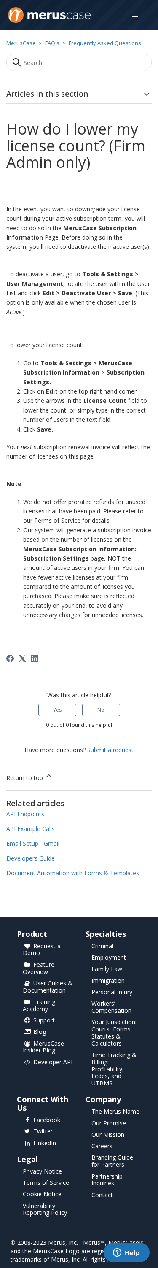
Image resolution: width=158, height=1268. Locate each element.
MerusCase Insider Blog (43, 1047)
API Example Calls (30, 829)
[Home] (49, 15)
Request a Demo (42, 950)
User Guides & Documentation (47, 987)
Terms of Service (46, 1183)
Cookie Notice (42, 1194)
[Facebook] (10, 658)
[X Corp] (22, 658)
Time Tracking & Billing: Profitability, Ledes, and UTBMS (114, 1069)
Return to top (25, 778)
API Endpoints (25, 814)
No (100, 709)
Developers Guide (30, 858)
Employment (108, 957)
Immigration (108, 981)
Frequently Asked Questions (105, 43)
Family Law (106, 969)
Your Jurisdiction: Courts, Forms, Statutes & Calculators (114, 1033)
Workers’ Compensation (111, 1007)
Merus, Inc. (63, 1242)
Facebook (46, 1120)
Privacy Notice (42, 1171)
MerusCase (21, 43)
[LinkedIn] (34, 658)
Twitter (43, 1131)
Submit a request (110, 750)
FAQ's (52, 43)
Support (44, 1020)
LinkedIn (44, 1143)
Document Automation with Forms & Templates (72, 873)
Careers (101, 1146)
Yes (57, 709)
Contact (102, 1195)
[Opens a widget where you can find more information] (126, 1253)
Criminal (102, 946)
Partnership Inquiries (107, 1180)
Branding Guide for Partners (112, 1161)
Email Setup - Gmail (32, 843)
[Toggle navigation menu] (135, 15)
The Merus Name (115, 1111)
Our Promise (108, 1123)
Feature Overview (38, 968)
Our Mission (107, 1135)
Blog (39, 1032)
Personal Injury (111, 992)
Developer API (52, 1062)
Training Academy (39, 1005)
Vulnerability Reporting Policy (45, 1210)
